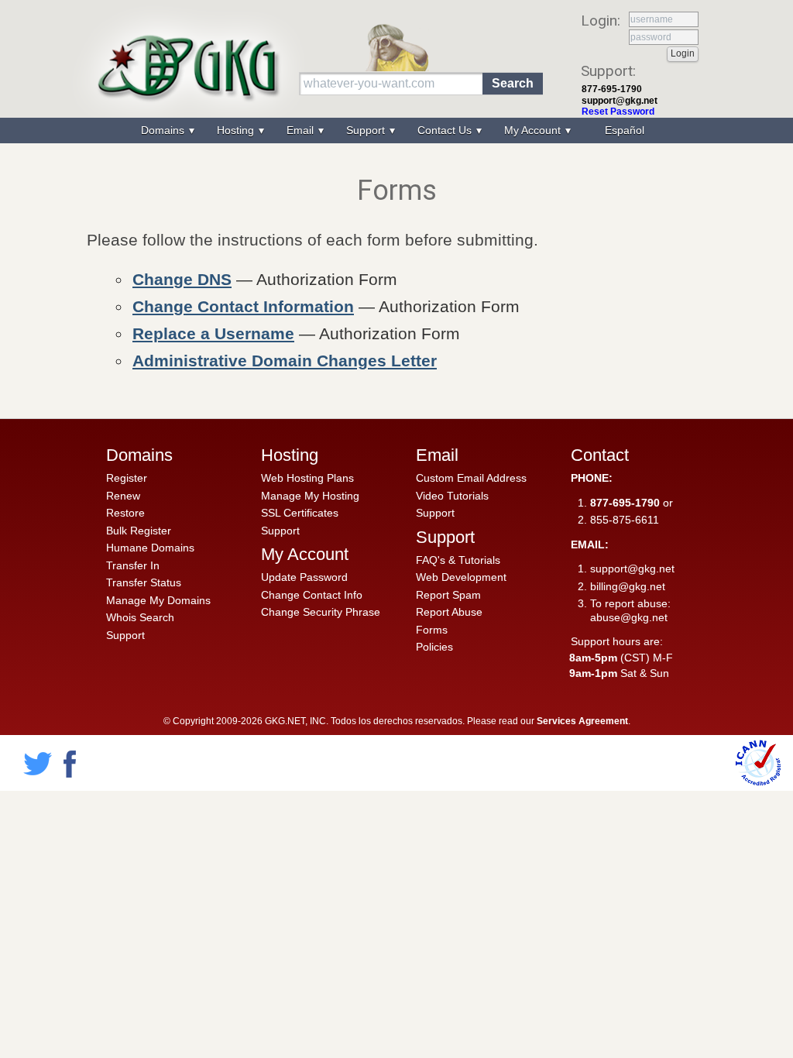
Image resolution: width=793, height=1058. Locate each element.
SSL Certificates (299, 513)
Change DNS (182, 279)
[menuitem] (623, 130)
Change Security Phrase (320, 612)
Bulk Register (138, 530)
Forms (432, 629)
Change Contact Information (243, 306)
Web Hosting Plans (307, 478)
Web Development (461, 577)
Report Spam (448, 595)
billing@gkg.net (627, 586)
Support (125, 635)
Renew (123, 495)
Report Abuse (449, 612)
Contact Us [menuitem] (446, 130)
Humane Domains (150, 547)
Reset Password (618, 111)
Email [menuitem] (302, 130)
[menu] (396, 130)
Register (126, 478)
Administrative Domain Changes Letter (284, 360)
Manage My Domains (158, 600)
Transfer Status (143, 582)
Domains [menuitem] (164, 130)
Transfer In (133, 565)
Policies (434, 647)
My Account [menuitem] (534, 130)
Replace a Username (213, 333)
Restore (125, 513)
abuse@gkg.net (629, 617)
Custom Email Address (471, 478)
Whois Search (140, 617)
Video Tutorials (452, 495)
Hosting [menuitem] (237, 130)
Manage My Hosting (310, 495)
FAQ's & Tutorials (458, 560)
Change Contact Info (311, 595)
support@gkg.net (619, 100)
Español (624, 130)
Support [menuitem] (367, 130)
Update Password (304, 577)
